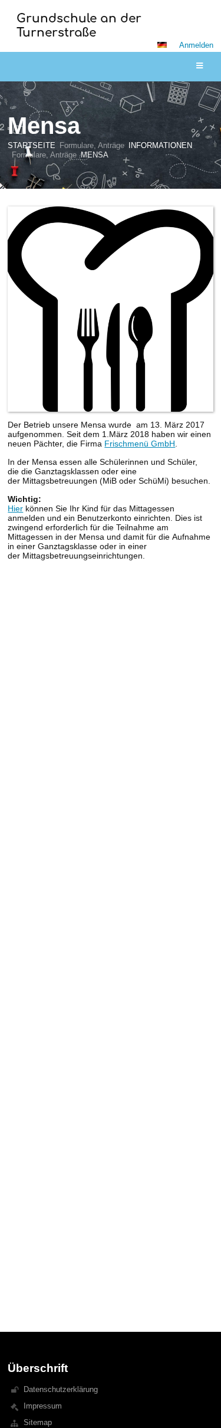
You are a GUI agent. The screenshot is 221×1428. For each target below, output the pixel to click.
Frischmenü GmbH (139, 443)
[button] (162, 45)
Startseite (31, 145)
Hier (15, 508)
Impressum (43, 1405)
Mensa (94, 154)
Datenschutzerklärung (61, 1389)
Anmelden (196, 45)
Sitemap (38, 1422)
